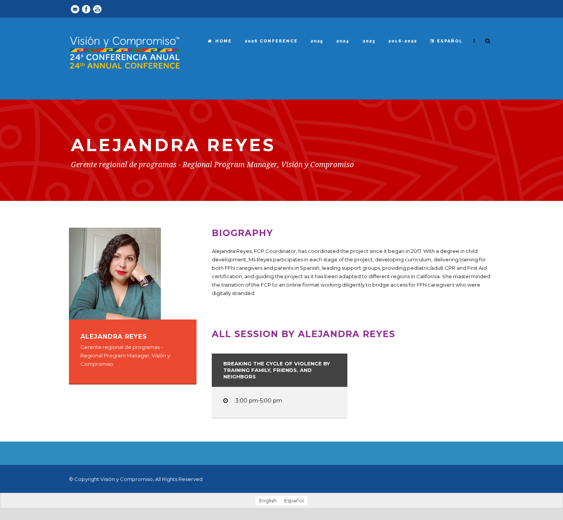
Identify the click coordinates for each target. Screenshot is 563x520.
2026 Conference (271, 41)
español (450, 41)
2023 (369, 41)
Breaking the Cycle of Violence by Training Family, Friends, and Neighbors (276, 370)
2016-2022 (402, 41)
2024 (343, 41)
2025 (317, 41)
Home (223, 41)
